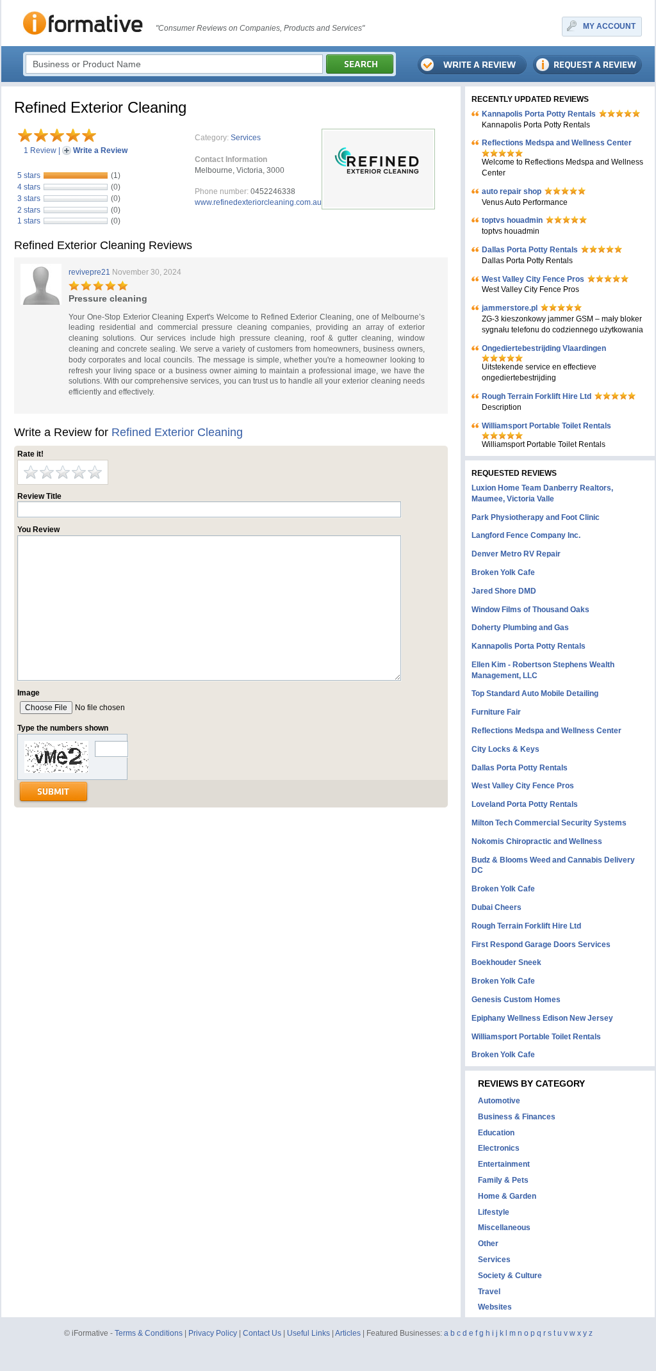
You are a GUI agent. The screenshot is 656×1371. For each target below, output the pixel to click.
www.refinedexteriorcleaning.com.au (258, 202)
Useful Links (308, 1333)
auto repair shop (511, 191)
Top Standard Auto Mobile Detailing (535, 693)
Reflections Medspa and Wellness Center (557, 142)
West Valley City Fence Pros (533, 279)
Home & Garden (507, 1196)
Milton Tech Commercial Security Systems (549, 822)
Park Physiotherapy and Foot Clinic (536, 517)
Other (488, 1243)
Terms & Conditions (149, 1333)
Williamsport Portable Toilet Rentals (546, 425)
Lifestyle (493, 1212)
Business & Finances (516, 1116)
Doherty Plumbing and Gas (520, 627)
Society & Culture (510, 1275)
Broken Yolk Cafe (503, 572)
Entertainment (504, 1164)
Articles (348, 1333)
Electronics (499, 1148)
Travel (489, 1291)
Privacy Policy (212, 1333)
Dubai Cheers (496, 907)
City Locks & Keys (505, 749)
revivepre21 (89, 272)
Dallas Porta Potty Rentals (530, 249)
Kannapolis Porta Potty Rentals (539, 114)
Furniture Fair (496, 712)
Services (246, 137)
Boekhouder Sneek (506, 962)
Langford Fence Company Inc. (526, 535)
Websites (495, 1306)
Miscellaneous (504, 1227)
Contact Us (262, 1333)
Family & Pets (503, 1180)
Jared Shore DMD (504, 591)
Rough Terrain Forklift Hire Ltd (536, 396)
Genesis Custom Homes (516, 999)
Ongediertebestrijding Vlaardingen (544, 348)
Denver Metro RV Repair (516, 553)
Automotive (499, 1100)
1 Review (40, 150)
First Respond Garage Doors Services (541, 944)
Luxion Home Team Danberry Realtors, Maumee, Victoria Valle (542, 493)
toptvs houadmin (512, 220)
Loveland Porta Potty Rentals (525, 804)
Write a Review (100, 150)
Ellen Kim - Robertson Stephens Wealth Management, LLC (543, 670)
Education (496, 1132)
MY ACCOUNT (609, 26)
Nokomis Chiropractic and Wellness (537, 841)
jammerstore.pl (509, 308)
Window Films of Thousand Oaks (530, 609)
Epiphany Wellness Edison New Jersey (542, 1018)
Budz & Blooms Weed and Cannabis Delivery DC (553, 865)
